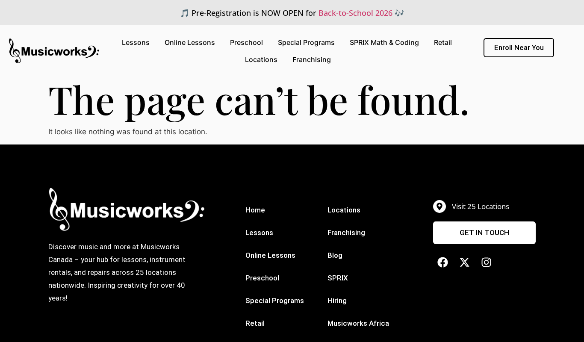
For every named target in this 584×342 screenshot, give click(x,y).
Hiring (337, 300)
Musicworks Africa (358, 323)
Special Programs (306, 42)
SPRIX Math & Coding (384, 42)
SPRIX (337, 278)
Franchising (311, 59)
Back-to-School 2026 (355, 13)
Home (255, 210)
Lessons (136, 42)
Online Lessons (190, 42)
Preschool (246, 42)
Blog (334, 255)
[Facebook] (442, 262)
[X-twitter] (464, 262)
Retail (443, 42)
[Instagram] (486, 262)
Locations (261, 59)
